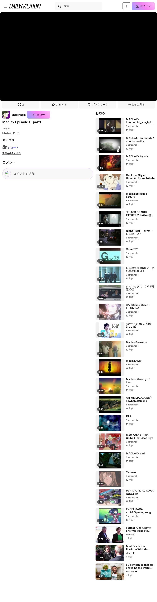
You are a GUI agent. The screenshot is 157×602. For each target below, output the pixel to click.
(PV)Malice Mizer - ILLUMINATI (137, 307)
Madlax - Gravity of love (137, 381)
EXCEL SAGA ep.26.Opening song (138, 511)
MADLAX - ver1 (135, 453)
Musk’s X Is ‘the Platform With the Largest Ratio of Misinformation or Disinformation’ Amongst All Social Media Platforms (138, 548)
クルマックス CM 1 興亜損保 (140, 288)
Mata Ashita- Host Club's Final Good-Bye (139, 436)
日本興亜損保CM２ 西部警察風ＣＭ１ (140, 270)
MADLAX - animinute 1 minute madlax (140, 140)
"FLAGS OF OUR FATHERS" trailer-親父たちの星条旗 (140, 214)
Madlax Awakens (136, 342)
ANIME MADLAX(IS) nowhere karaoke (138, 399)
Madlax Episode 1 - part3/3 (137, 195)
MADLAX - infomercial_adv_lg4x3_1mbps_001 (140, 121)
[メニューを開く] (5, 6)
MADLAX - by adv (137, 156)
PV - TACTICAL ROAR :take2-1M (140, 492)
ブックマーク (100, 104)
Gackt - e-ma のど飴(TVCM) (138, 325)
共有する (61, 104)
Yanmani (131, 472)
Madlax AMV (134, 360)
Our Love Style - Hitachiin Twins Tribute (140, 177)
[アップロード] (126, 6)
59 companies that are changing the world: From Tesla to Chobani (140, 566)
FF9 (128, 416)
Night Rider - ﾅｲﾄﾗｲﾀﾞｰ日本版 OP (139, 232)
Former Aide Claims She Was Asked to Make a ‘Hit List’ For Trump (138, 529)
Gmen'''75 (132, 249)
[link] (14, 115)
